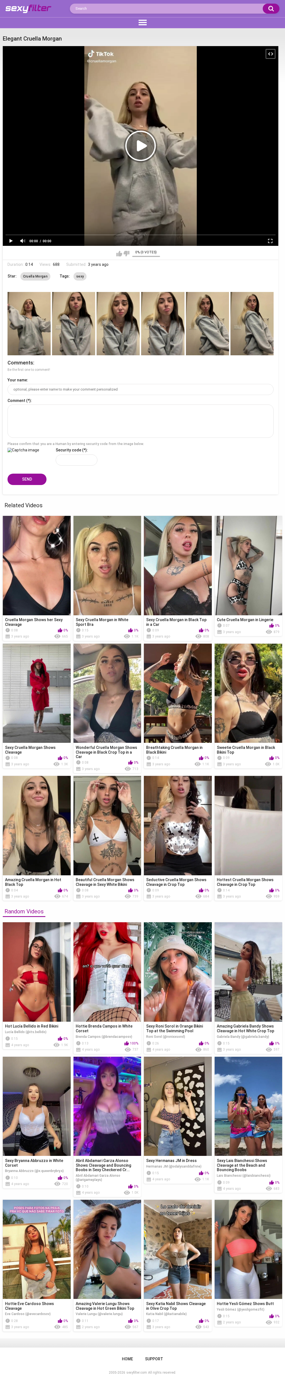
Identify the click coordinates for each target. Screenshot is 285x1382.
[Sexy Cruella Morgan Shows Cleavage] (37, 693)
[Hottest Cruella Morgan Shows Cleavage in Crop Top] (248, 825)
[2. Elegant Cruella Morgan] (73, 323)
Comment (16, 400)
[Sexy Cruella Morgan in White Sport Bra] (107, 565)
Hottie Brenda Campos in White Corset (104, 1028)
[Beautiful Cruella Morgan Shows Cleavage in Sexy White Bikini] (107, 825)
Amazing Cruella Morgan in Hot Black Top (33, 882)
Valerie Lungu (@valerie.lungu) (99, 1314)
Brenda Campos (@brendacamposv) (104, 1037)
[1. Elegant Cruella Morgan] (29, 323)
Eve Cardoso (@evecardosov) (28, 1314)
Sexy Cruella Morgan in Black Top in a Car (176, 622)
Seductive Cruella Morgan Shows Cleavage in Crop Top (176, 882)
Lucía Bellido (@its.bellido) (25, 1032)
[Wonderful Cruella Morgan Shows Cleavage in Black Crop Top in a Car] (107, 693)
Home (127, 1359)
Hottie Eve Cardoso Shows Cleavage (29, 1306)
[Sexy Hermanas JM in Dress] (178, 1106)
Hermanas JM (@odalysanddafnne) (174, 1166)
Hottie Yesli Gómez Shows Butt (245, 1303)
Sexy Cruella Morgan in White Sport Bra (102, 622)
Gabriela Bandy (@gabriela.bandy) (243, 1037)
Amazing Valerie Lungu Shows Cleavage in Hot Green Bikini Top (105, 1306)
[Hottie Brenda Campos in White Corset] (107, 972)
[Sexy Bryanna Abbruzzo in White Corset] (37, 1106)
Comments (20, 363)
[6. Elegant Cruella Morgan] (252, 323)
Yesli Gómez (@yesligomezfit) (240, 1309)
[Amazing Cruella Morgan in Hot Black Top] (37, 825)
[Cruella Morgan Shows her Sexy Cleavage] (37, 565)
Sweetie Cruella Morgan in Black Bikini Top (246, 749)
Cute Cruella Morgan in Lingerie (245, 620)
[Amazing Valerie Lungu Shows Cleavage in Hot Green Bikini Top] (107, 1249)
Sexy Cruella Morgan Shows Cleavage (30, 749)
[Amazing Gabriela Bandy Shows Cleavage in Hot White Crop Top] (248, 972)
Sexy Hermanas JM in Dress (171, 1160)
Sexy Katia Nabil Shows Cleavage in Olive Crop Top (176, 1306)
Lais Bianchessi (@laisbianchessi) (244, 1176)
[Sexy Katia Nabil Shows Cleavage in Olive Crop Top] (178, 1249)
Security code (68, 450)
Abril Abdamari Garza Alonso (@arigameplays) (98, 1177)
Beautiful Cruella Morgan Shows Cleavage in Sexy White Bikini (105, 882)
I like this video (119, 253)
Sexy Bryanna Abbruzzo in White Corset (34, 1163)
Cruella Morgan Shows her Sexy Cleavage (34, 622)
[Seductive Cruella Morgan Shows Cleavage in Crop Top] (178, 825)
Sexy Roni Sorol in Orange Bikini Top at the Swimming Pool (174, 1028)
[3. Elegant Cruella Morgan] (118, 323)
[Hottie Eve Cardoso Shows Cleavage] (37, 1249)
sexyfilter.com (136, 1372)
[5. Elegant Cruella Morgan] (207, 323)
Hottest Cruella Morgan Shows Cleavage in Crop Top (245, 882)
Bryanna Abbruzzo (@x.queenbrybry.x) (34, 1171)
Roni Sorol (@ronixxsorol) (165, 1037)
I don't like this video (126, 253)
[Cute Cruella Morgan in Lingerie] (248, 565)
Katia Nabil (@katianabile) (166, 1314)
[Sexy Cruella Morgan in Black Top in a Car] (178, 565)
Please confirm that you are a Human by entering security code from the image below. (76, 444)
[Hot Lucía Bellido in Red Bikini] (37, 972)
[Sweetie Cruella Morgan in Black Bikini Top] (248, 693)
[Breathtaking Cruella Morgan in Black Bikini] (178, 693)
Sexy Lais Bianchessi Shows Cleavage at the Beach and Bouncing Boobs (242, 1165)
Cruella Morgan (35, 276)
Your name (17, 380)
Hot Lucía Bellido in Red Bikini (31, 1026)
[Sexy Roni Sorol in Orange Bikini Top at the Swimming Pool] (178, 972)
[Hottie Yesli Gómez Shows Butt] (248, 1249)
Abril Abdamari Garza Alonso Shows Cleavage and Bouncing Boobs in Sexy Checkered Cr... (103, 1165)
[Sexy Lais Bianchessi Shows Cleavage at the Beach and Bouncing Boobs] (248, 1106)
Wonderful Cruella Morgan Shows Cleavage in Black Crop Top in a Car (106, 752)
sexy (80, 276)
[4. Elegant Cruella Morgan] (162, 323)
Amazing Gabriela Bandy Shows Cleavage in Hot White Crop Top (245, 1028)
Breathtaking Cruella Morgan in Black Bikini (174, 749)
